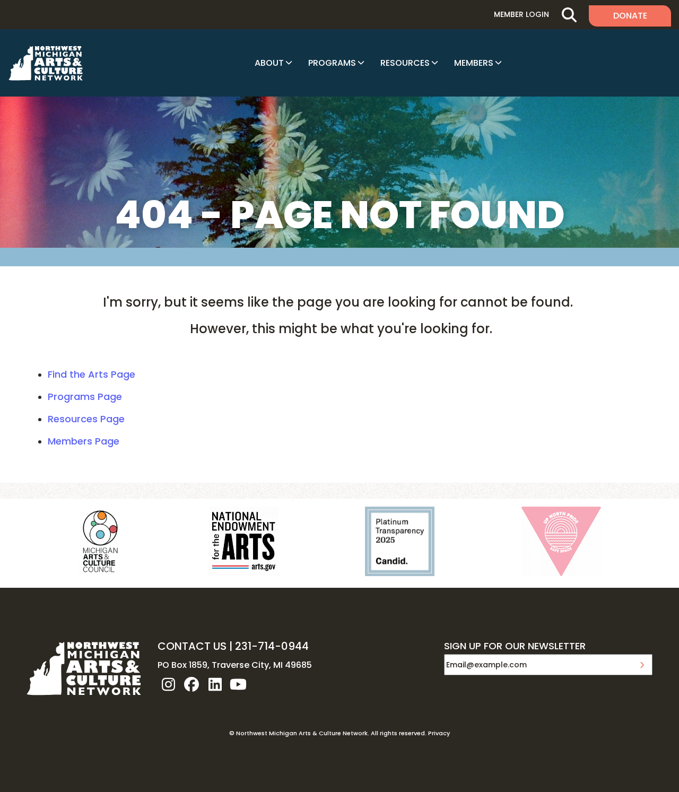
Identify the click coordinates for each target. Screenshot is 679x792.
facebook (191, 684)
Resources (405, 63)
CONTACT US (192, 646)
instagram (168, 684)
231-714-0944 (272, 646)
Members (473, 63)
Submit (641, 664)
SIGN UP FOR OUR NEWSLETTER (515, 646)
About (269, 63)
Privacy (439, 733)
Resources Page (86, 418)
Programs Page (85, 396)
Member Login (521, 14)
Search (569, 15)
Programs (332, 63)
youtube (238, 684)
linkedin (214, 684)
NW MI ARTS (45, 63)
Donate (630, 16)
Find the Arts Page (91, 374)
